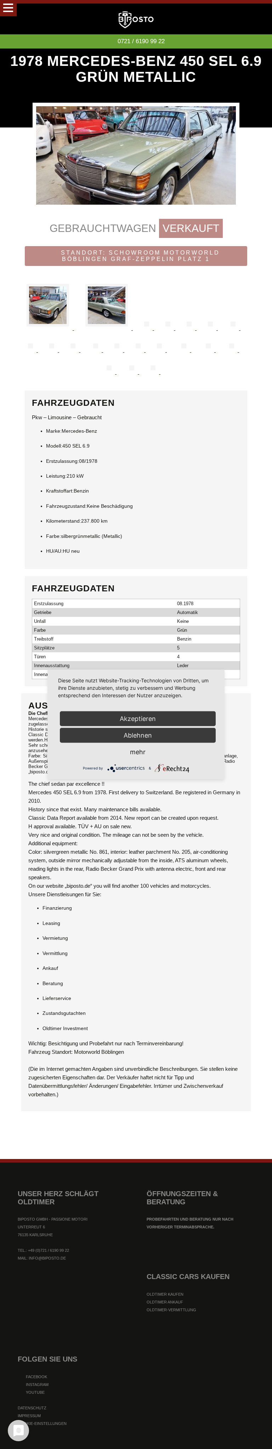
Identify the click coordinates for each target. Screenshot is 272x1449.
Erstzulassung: (62, 461)
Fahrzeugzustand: (66, 506)
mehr (138, 752)
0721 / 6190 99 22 (141, 41)
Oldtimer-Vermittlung (171, 1310)
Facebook (36, 1377)
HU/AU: (54, 551)
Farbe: (53, 536)
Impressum (29, 1416)
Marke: (54, 431)
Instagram (37, 1384)
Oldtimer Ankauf (165, 1302)
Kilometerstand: (63, 521)
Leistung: (56, 476)
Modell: (54, 446)
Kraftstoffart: (60, 491)
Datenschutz (32, 1408)
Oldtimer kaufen (165, 1294)
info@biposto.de (47, 1258)
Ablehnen (138, 735)
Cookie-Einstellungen (42, 1423)
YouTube (35, 1392)
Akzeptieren (138, 718)
